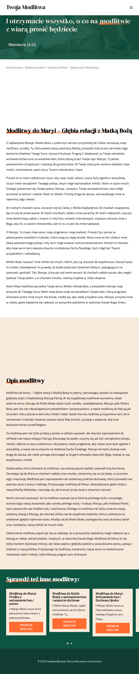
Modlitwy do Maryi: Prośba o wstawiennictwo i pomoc (22, 598)
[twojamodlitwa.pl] (26, 8)
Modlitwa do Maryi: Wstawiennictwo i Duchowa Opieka (109, 597)
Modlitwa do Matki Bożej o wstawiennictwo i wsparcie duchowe (69, 597)
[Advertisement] (69, 97)
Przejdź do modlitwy (26, 627)
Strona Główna (14, 68)
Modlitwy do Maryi (35, 68)
